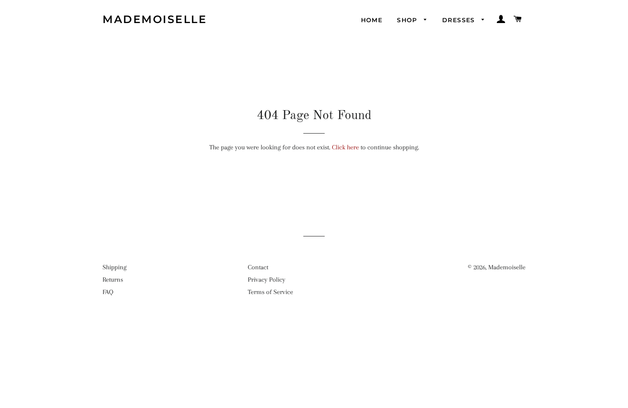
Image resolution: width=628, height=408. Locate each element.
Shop (408, 20)
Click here (345, 147)
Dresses (459, 20)
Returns (113, 279)
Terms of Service (270, 292)
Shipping (114, 267)
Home (372, 20)
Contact (258, 267)
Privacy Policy (266, 279)
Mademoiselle (155, 19)
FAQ (108, 292)
